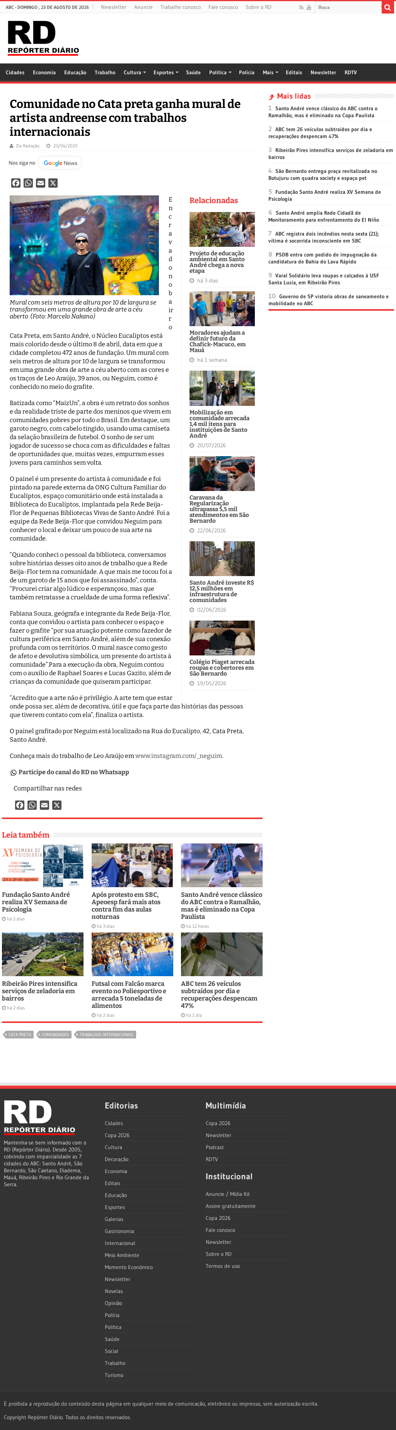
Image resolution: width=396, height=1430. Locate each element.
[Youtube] (309, 7)
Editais (294, 72)
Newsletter (113, 6)
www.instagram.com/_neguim (178, 755)
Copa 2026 (117, 1135)
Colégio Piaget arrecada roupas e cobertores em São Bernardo (221, 668)
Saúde (193, 72)
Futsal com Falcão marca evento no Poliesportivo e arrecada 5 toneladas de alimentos (129, 994)
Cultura (132, 72)
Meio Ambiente (122, 1255)
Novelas (114, 1291)
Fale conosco (223, 6)
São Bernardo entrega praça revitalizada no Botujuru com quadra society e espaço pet (322, 174)
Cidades (15, 72)
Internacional (120, 1243)
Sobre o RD (258, 6)
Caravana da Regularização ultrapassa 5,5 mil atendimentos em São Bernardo (219, 509)
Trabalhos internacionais (106, 1034)
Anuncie (143, 6)
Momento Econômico (129, 1267)
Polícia (246, 72)
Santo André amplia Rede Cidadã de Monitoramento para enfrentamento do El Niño (323, 216)
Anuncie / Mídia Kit (228, 1194)
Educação (75, 72)
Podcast (215, 1147)
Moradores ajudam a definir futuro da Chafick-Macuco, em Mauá (217, 341)
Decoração (116, 1159)
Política (218, 72)
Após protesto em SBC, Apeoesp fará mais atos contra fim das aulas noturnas (126, 905)
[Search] (388, 7)
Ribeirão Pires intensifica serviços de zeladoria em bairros (39, 991)
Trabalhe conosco (180, 6)
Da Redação (27, 146)
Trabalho (105, 72)
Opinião (113, 1303)
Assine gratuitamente (231, 1205)
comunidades (55, 1034)
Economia (44, 72)
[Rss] (301, 7)
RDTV (351, 72)
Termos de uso (223, 1265)
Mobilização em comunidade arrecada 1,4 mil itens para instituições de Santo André (219, 424)
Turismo (114, 1375)
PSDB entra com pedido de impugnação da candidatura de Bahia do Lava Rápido (322, 258)
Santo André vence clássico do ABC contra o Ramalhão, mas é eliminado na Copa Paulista (221, 905)
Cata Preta (20, 1034)
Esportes (164, 72)
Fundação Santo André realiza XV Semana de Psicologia (36, 902)
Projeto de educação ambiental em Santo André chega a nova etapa (217, 262)
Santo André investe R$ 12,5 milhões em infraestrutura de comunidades (221, 591)
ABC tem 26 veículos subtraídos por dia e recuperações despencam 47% (219, 994)
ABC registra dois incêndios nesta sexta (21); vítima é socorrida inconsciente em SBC (323, 237)
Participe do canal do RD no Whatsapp (74, 772)
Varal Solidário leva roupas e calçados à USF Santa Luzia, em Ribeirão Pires (323, 279)
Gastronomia (119, 1231)
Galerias (114, 1219)
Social (111, 1351)
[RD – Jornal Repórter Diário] (43, 37)
